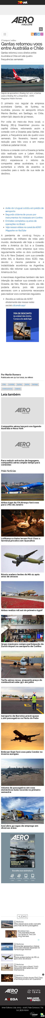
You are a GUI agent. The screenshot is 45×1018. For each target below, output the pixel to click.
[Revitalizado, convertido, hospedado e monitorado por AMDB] (42, 1015)
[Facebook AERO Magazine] (35, 34)
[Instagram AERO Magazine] (41, 34)
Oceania (17, 389)
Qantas (27, 384)
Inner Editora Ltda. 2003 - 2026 (14, 1008)
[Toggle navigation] (5, 34)
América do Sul (7, 389)
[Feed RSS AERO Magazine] (32, 34)
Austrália (11, 384)
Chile (4, 384)
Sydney (19, 384)
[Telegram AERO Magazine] (38, 34)
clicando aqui (18, 305)
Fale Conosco (33, 1008)
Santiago (35, 384)
